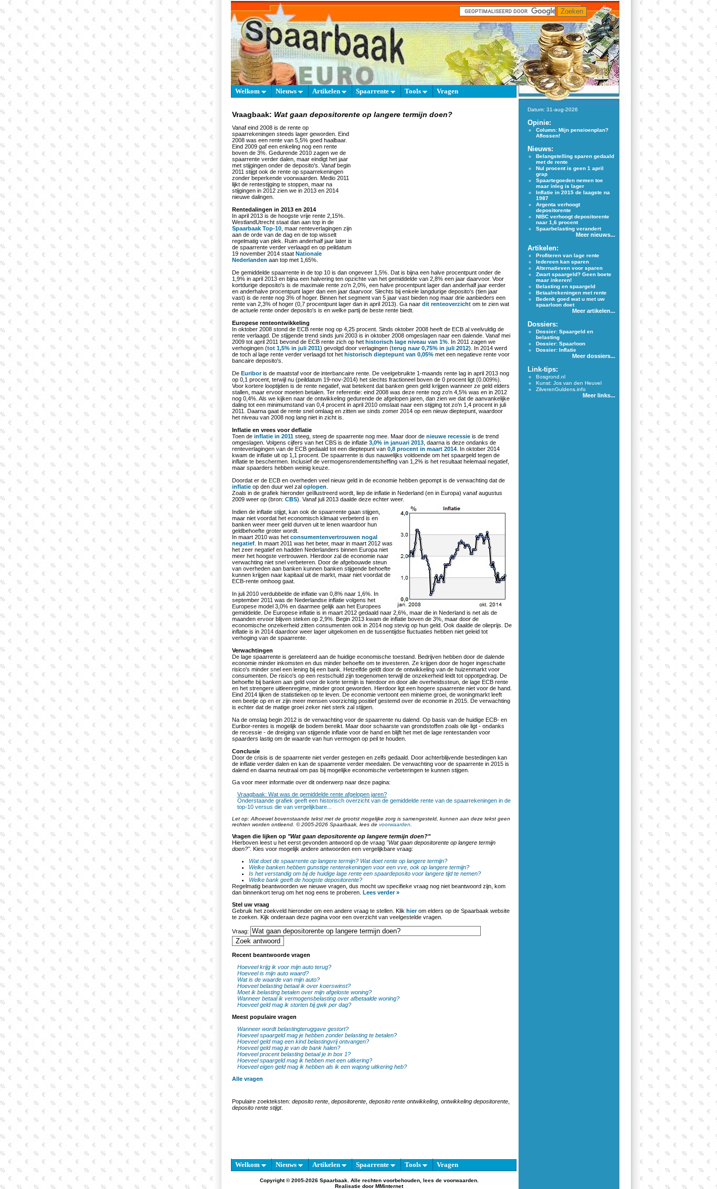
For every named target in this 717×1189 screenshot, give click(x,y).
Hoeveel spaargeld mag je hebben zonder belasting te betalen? (317, 1035)
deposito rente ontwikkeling (403, 1101)
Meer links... (599, 395)
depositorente (348, 1101)
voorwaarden (394, 824)
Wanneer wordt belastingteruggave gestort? (293, 1029)
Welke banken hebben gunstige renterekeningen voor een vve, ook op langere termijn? (359, 867)
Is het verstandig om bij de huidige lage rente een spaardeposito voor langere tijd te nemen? (365, 873)
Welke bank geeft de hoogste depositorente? (305, 880)
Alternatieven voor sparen (569, 268)
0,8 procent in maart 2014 (422, 449)
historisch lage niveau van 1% (406, 342)
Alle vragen (247, 1079)
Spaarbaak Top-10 (256, 228)
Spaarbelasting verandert (568, 229)
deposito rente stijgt (256, 1107)
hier (411, 911)
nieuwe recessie (448, 436)
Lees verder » (381, 892)
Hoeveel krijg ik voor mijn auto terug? (284, 967)
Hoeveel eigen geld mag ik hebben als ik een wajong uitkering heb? (322, 1067)
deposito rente (310, 1101)
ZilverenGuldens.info (561, 389)
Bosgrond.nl (550, 377)
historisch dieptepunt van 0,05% (389, 354)
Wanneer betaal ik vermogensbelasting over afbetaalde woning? (318, 998)
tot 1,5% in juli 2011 (293, 348)
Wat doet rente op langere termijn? (403, 861)
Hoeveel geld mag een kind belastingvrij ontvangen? (303, 1041)
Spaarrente (373, 91)
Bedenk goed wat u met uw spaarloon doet (570, 302)
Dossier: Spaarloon (560, 343)
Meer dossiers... (593, 356)
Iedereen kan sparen (562, 262)
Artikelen (327, 91)
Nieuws (287, 91)
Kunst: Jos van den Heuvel (569, 383)
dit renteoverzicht (446, 304)
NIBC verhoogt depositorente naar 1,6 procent (572, 219)
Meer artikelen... (593, 311)
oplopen (314, 486)
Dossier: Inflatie (556, 350)
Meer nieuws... (595, 235)
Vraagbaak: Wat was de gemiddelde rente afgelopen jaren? (312, 794)
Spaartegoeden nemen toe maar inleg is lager (569, 183)
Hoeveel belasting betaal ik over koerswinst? (294, 986)
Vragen (447, 91)
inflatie (241, 486)
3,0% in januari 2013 (396, 442)
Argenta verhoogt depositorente (558, 207)
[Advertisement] (433, 185)
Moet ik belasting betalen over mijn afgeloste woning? (304, 992)
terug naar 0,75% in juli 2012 (430, 348)
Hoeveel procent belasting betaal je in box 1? (294, 1054)
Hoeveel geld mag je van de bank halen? (288, 1048)
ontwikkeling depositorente (474, 1101)
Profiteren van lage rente (567, 255)
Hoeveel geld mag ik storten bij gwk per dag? (294, 1005)
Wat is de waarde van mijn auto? (278, 979)
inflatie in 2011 (273, 436)
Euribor (251, 373)
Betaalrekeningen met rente (571, 293)
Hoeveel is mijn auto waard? (273, 973)
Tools (414, 91)
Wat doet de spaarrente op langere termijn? (303, 861)
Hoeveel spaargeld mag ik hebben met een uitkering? (304, 1060)
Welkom (248, 91)
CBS (291, 499)
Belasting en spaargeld (565, 286)
